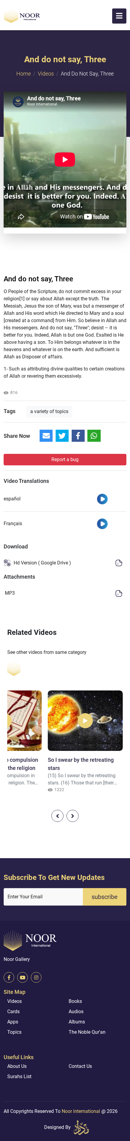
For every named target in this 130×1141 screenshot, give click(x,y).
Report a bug (65, 459)
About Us (17, 1066)
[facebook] (9, 977)
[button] (119, 16)
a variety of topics (49, 411)
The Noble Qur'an (87, 1032)
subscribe (105, 896)
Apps (12, 1022)
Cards (13, 1011)
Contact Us (80, 1066)
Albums (77, 1022)
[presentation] (57, 816)
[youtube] (22, 977)
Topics (14, 1032)
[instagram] (36, 977)
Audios (76, 1011)
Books (75, 1001)
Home (23, 73)
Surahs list (19, 1076)
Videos (46, 73)
